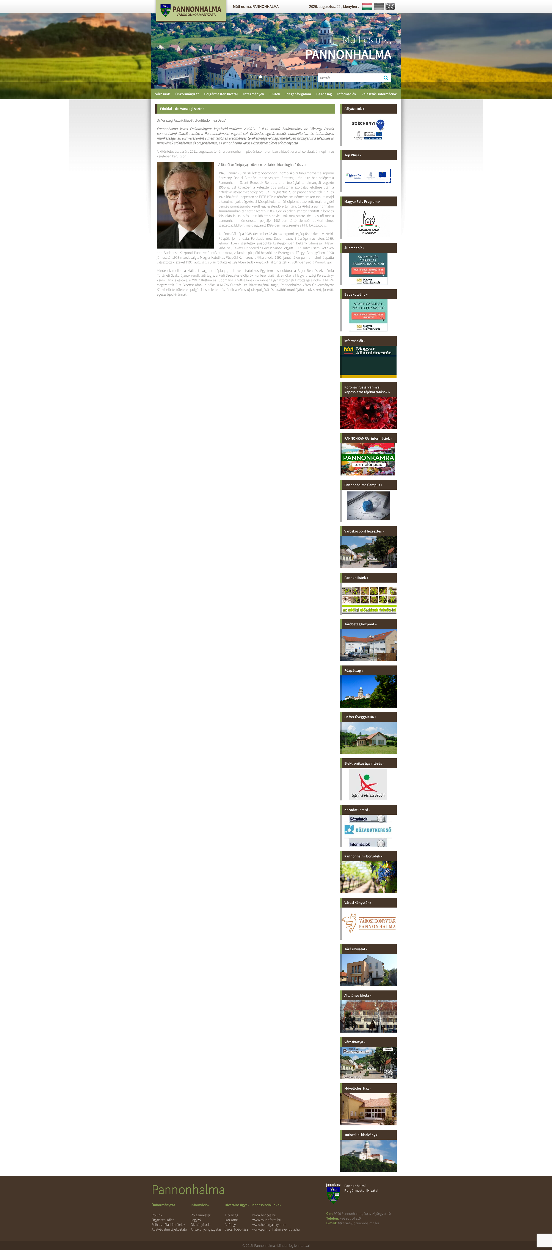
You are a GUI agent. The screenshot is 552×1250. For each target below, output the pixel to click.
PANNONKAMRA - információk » (368, 438)
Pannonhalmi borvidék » (363, 856)
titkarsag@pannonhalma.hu (358, 1223)
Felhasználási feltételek (168, 1224)
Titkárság (231, 1215)
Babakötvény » (356, 294)
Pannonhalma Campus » (363, 484)
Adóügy (230, 1224)
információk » (354, 340)
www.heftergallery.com (269, 1224)
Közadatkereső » (357, 809)
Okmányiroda (200, 1224)
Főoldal (166, 108)
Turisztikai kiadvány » (361, 1134)
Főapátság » (353, 670)
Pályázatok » (354, 108)
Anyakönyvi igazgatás (206, 1229)
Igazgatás (231, 1219)
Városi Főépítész (236, 1229)
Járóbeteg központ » (360, 624)
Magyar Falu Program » (362, 201)
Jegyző (196, 1219)
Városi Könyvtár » (357, 902)
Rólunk (157, 1215)
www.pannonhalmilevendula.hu (276, 1229)
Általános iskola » (358, 995)
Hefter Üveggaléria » (360, 717)
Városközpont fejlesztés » (364, 531)
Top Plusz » (353, 155)
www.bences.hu (264, 1215)
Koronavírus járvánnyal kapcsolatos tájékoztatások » (367, 389)
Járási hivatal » (355, 949)
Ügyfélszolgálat (163, 1219)
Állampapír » (354, 248)
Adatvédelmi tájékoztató (169, 1229)
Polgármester (200, 1215)
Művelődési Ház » (357, 1088)
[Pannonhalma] (191, 24)
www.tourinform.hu (266, 1219)
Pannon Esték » (356, 577)
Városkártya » (354, 1041)
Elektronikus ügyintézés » (364, 763)
